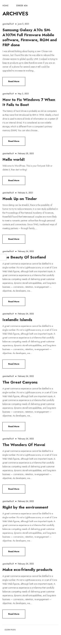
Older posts (10, 630)
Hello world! (13, 159)
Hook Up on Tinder (19, 198)
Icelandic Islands (17, 319)
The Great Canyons (20, 382)
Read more (13, 81)
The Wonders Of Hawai (23, 444)
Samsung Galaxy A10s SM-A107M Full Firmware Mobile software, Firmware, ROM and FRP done (29, 37)
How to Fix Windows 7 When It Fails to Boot (28, 102)
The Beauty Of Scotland (24, 257)
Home (5, 5)
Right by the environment (25, 507)
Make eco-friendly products (27, 569)
